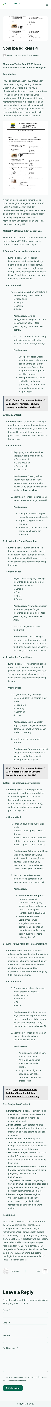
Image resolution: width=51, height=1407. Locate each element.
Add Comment (10, 1348)
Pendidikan (34, 55)
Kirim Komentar (13, 1388)
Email (6, 1322)
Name (6, 1310)
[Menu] (47, 4)
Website (6, 1335)
